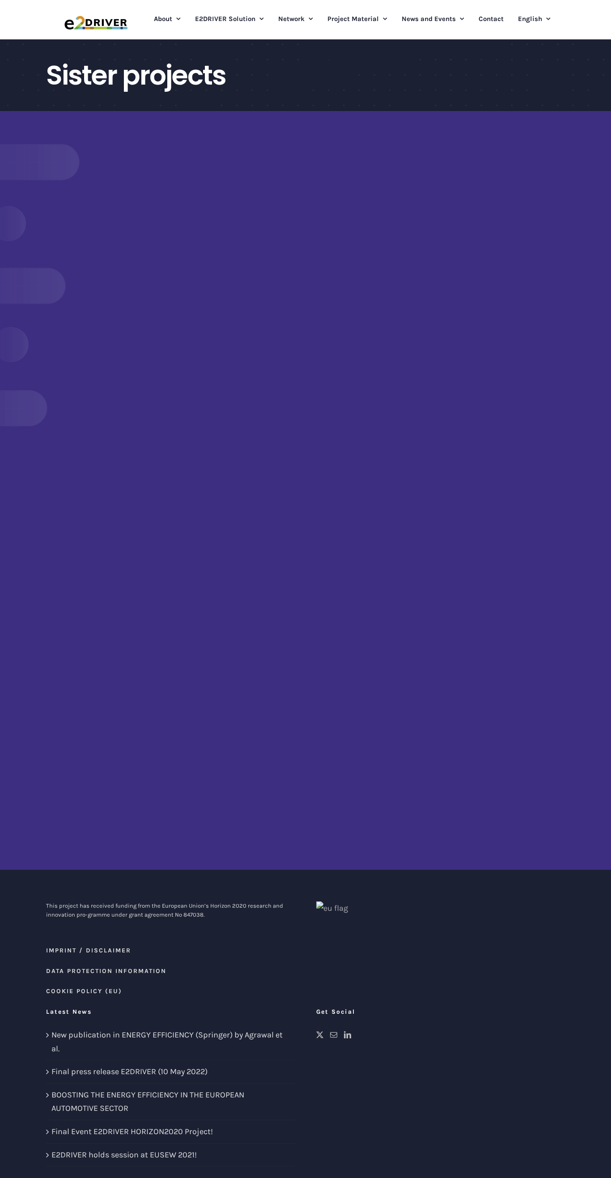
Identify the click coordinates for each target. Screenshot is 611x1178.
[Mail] (333, 1034)
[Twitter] (319, 1034)
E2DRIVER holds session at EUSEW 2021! (124, 1155)
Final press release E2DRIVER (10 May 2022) (129, 1071)
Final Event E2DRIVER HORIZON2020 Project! (132, 1131)
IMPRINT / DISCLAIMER (88, 950)
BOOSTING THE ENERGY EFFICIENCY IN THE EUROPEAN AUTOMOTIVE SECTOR (147, 1102)
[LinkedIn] (347, 1034)
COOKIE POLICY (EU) (84, 991)
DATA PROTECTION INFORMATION (106, 971)
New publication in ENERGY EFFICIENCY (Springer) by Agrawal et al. (167, 1042)
